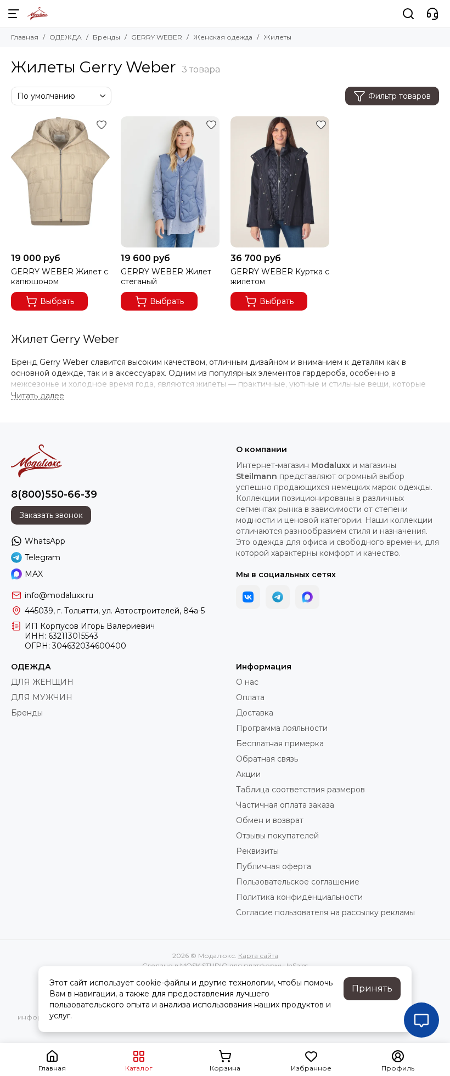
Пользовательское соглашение (297, 882)
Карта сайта (258, 955)
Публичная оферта (273, 866)
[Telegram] (278, 597)
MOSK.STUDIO (204, 965)
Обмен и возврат (269, 820)
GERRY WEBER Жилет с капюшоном (59, 276)
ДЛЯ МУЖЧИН (41, 697)
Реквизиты (257, 851)
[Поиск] (408, 13)
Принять (372, 988)
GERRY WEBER (156, 37)
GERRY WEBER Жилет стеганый (166, 276)
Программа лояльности (282, 728)
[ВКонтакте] (248, 597)
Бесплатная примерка (280, 743)
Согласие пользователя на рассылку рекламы (325, 912)
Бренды (106, 37)
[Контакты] (432, 13)
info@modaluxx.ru (59, 595)
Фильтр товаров (399, 96)
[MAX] (307, 597)
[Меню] (13, 13)
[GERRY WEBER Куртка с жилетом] (279, 181)
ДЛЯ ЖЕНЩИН (42, 682)
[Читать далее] (37, 396)
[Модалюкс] (37, 13)
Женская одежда (222, 37)
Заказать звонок (51, 515)
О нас (247, 682)
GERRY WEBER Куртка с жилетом (279, 276)
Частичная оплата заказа (285, 805)
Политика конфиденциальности (299, 897)
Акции (248, 774)
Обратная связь (267, 759)
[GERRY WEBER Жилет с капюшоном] (60, 181)
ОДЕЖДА (65, 37)
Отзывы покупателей (277, 836)
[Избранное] (101, 124)
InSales (297, 965)
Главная (24, 37)
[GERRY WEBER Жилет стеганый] (170, 181)
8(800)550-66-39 (54, 494)
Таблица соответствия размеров (300, 790)
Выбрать (57, 301)
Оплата (250, 697)
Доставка (254, 713)
